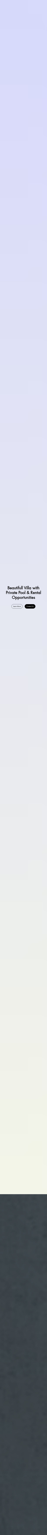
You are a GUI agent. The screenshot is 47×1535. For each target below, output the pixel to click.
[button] (17, 606)
